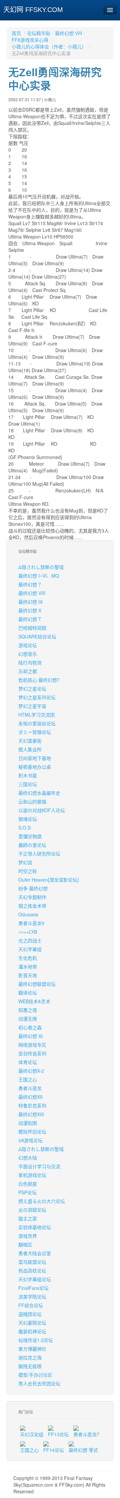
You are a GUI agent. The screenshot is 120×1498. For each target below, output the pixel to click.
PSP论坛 (27, 1192)
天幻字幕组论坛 (34, 1279)
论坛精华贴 (38, 33)
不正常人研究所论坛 (39, 853)
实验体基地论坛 (34, 1227)
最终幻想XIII (31, 1114)
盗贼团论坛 (30, 1314)
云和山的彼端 (32, 801)
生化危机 (27, 957)
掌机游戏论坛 (32, 1175)
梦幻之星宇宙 (32, 706)
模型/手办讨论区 (35, 1374)
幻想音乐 (27, 653)
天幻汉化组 (31, 1434)
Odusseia (28, 914)
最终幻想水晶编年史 (39, 792)
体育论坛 (27, 1062)
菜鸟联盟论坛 (32, 1261)
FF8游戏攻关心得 (31, 39)
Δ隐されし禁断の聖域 (41, 567)
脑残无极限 (30, 1366)
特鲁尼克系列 (32, 1105)
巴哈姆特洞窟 (32, 627)
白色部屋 (27, 1183)
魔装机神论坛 (32, 1331)
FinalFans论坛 (33, 1288)
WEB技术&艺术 (34, 1001)
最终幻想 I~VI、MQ (38, 575)
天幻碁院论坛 (32, 1322)
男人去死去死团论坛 (39, 1383)
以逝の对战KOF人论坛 (41, 810)
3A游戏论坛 (30, 1140)
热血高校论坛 (32, 1270)
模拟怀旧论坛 (32, 1131)
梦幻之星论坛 (32, 688)
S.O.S (24, 827)
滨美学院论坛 (32, 1296)
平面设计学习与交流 (39, 1166)
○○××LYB (27, 931)
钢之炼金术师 (32, 905)
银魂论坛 (27, 818)
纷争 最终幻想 (33, 888)
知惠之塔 (27, 1010)
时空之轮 (27, 871)
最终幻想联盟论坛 (37, 984)
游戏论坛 (27, 645)
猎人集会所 (30, 749)
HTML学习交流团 (36, 714)
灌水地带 (27, 966)
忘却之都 (27, 671)
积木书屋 (27, 775)
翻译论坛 (27, 992)
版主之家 (27, 1218)
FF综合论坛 (30, 1305)
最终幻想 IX (30, 601)
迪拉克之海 (30, 1357)
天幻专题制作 (32, 897)
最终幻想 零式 (83, 1450)
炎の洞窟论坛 (32, 1209)
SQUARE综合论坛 (37, 636)
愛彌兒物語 (30, 836)
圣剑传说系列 (32, 1053)
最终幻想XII (30, 1096)
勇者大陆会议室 (34, 1253)
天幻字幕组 (30, 949)
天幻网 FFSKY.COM (33, 9)
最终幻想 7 (29, 584)
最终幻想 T (29, 619)
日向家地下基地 (34, 758)
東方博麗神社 (32, 1348)
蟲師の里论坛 (32, 845)
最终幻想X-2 (31, 1070)
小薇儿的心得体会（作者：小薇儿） (50, 46)
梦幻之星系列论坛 (37, 697)
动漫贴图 (27, 1122)
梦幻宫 (25, 862)
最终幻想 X (29, 610)
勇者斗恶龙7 (86, 1434)
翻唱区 (25, 1244)
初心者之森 (30, 1027)
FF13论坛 (58, 1434)
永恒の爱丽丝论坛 (37, 723)
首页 (16, 33)
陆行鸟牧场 (30, 662)
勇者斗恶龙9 (31, 923)
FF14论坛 (53, 1450)
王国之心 (27, 1079)
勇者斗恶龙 (30, 1088)
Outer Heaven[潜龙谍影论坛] (48, 879)
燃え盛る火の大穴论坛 (41, 1201)
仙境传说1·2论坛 (35, 1340)
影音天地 (27, 975)
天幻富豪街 (30, 740)
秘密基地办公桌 (34, 766)
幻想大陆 (27, 1157)
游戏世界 (27, 1235)
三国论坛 (27, 784)
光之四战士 (30, 940)
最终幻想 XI (30, 1036)
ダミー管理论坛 (34, 732)
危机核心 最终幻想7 (39, 680)
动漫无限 (27, 1018)
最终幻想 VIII (68, 33)
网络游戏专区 (32, 1044)
